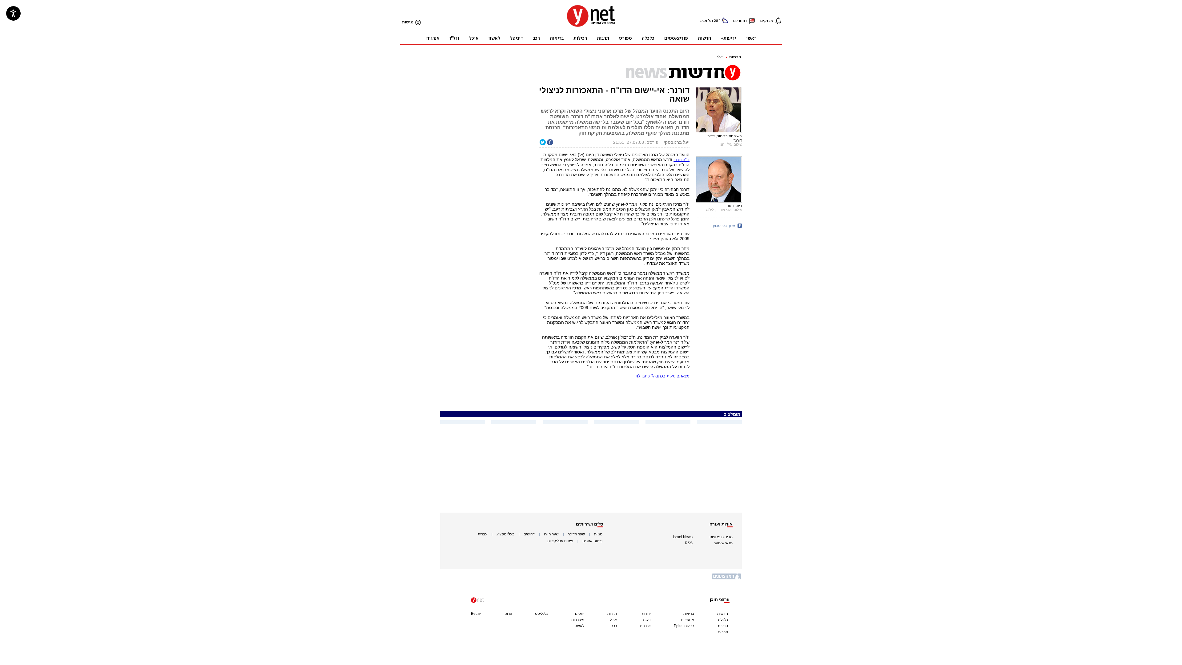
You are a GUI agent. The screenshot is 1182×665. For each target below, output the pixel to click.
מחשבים (687, 620)
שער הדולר (576, 534)
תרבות (723, 632)
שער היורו (551, 534)
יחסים (579, 613)
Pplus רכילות (684, 626)
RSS (689, 543)
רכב (614, 626)
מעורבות (577, 620)
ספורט (723, 626)
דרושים (529, 534)
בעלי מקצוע (505, 534)
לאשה (579, 626)
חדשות (735, 57)
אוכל (613, 620)
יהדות (646, 613)
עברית (482, 534)
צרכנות (645, 626)
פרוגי (508, 613)
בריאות (688, 613)
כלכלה (723, 620)
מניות (598, 534)
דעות (647, 620)
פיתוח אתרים (592, 541)
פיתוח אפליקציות (560, 541)
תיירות (612, 613)
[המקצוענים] (727, 578)
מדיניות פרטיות (721, 537)
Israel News (683, 537)
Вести (476, 613)
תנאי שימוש (723, 543)
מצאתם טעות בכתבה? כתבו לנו (663, 376)
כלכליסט (541, 613)
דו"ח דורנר (681, 160)
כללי (720, 57)
